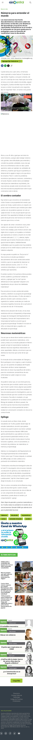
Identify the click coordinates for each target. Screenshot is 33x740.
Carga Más (16, 681)
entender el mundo (16, 519)
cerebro (28, 519)
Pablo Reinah (12, 631)
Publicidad (16, 697)
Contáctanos (16, 701)
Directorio (16, 693)
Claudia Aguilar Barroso (13, 668)
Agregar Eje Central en (10, 61)
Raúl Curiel (11, 656)
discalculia (14, 515)
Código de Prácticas (16, 699)
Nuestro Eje (4, 9)
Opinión (10, 620)
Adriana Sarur (12, 623)
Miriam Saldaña (13, 643)
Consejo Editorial (16, 695)
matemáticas (26, 515)
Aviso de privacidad (6, 710)
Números (4, 515)
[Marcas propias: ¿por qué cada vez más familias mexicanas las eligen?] (24, 577)
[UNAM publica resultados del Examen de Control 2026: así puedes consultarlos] (24, 566)
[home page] (16, 2)
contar (3, 519)
